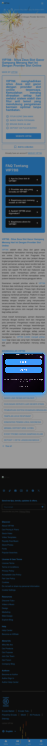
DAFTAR (23, 370)
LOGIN (23, 362)
